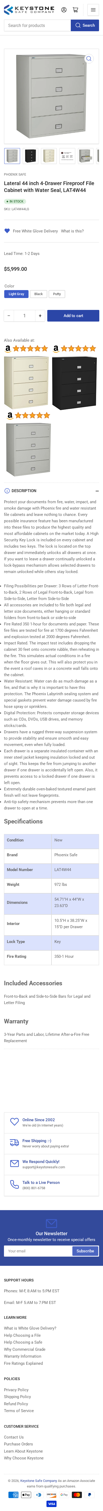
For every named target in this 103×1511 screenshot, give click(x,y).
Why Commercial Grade (24, 1349)
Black (38, 294)
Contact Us (14, 1437)
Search (89, 25)
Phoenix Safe (15, 174)
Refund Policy (16, 1404)
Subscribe (85, 1251)
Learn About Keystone (23, 1451)
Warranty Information (22, 1356)
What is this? (72, 231)
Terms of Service (19, 1410)
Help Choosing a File (22, 1335)
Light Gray (16, 294)
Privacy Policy (16, 1390)
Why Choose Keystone (24, 1458)
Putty (57, 294)
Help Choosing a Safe (23, 1342)
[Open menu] (93, 10)
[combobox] (51, 25)
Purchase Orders (18, 1444)
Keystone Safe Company (38, 1481)
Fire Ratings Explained (23, 1363)
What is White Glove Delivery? (30, 1328)
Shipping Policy (17, 1396)
